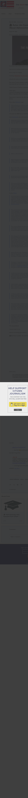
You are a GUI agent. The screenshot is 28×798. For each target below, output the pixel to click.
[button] (18, 412)
